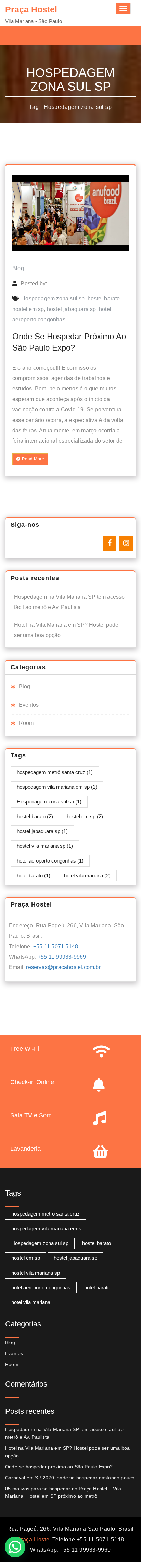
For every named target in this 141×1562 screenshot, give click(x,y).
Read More (33, 459)
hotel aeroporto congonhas (50, 861)
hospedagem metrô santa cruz (55, 772)
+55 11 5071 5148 (55, 946)
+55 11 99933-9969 (62, 957)
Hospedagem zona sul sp (53, 298)
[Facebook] (109, 543)
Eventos (29, 705)
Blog (18, 268)
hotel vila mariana (87, 875)
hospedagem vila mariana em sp (57, 787)
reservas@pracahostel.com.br (63, 967)
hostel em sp (28, 309)
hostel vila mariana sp (45, 846)
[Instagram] (126, 543)
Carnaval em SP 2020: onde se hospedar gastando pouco (69, 1477)
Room (26, 723)
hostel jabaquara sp (71, 309)
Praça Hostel (34, 1539)
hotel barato (33, 875)
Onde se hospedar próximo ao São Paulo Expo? (59, 1466)
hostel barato (104, 298)
